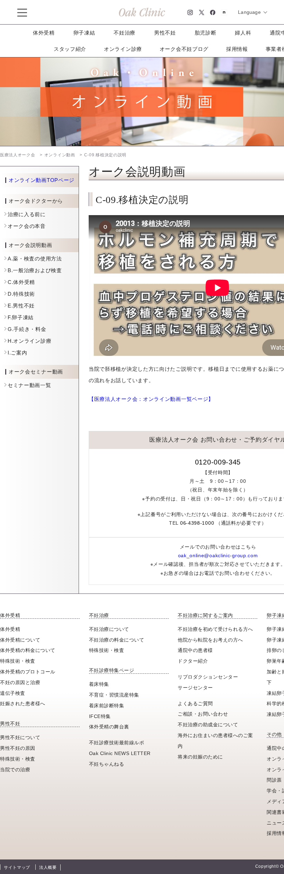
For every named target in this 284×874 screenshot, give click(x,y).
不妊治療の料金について (116, 640)
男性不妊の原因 (17, 748)
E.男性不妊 (21, 306)
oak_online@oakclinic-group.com (218, 555)
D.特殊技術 (21, 294)
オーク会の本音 (27, 226)
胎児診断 (205, 33)
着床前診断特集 (106, 705)
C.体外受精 (21, 282)
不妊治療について (109, 629)
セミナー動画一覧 (29, 385)
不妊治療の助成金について (208, 724)
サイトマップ (17, 867)
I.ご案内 (17, 353)
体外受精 (44, 33)
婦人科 (243, 33)
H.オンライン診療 (29, 341)
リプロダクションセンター (208, 677)
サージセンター (195, 687)
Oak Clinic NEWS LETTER (120, 753)
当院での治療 (15, 769)
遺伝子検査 (12, 693)
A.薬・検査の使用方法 (35, 258)
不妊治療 (124, 33)
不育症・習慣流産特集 (114, 695)
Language (249, 12)
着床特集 (99, 684)
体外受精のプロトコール (27, 671)
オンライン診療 (123, 49)
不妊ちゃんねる (106, 764)
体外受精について (20, 640)
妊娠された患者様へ (22, 703)
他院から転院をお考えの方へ (210, 640)
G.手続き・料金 (27, 329)
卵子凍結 (84, 33)
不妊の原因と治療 (20, 682)
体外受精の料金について (27, 650)
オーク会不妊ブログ (184, 49)
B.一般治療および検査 (35, 270)
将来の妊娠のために (200, 757)
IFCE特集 (100, 716)
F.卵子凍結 (21, 317)
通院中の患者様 (195, 650)
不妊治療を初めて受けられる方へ (215, 629)
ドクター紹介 (193, 661)
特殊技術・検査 (17, 661)
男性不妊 (165, 33)
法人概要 (48, 867)
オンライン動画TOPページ (41, 180)
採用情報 (237, 49)
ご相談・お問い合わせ (203, 714)
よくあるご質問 (195, 703)
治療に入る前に (27, 214)
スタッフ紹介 (70, 49)
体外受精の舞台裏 (109, 726)
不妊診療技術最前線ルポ (116, 742)
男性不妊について (20, 737)
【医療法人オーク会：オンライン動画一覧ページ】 (151, 399)
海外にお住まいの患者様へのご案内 (215, 741)
